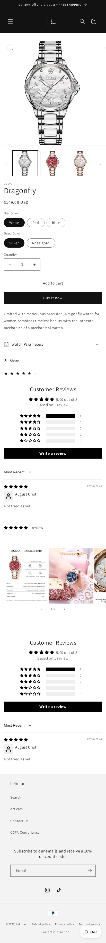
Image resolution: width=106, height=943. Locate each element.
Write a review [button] (52, 453)
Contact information (55, 932)
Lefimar (21, 924)
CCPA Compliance (25, 832)
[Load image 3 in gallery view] (80, 163)
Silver (14, 243)
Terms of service (89, 924)
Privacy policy (64, 924)
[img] (16, 486)
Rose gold (41, 243)
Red (35, 222)
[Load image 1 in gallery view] (25, 163)
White (14, 222)
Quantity (10, 254)
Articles (16, 809)
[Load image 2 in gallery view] (53, 163)
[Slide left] (5, 164)
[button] (10, 21)
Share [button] (14, 360)
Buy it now (53, 297)
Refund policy (41, 924)
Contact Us (19, 820)
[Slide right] (100, 164)
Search (16, 797)
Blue (56, 222)
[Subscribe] (89, 871)
